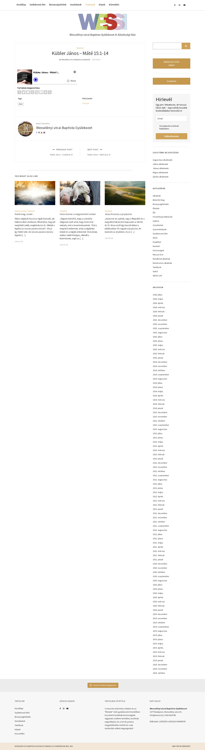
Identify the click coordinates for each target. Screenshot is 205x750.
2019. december (160, 614)
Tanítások (90, 4)
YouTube (67, 708)
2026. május (158, 299)
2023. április (158, 446)
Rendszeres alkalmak (162, 263)
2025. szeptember (161, 328)
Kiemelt (156, 246)
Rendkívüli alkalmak (161, 258)
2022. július (157, 483)
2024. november (160, 366)
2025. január (158, 357)
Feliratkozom (171, 136)
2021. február (159, 555)
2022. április (158, 496)
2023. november (160, 416)
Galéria (156, 221)
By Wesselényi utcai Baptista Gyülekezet (74, 59)
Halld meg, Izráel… (25, 214)
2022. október (159, 471)
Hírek (155, 237)
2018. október (159, 673)
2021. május (158, 542)
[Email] (45, 92)
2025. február (159, 353)
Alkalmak (157, 195)
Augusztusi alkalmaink (162, 160)
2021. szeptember (161, 526)
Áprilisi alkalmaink (161, 176)
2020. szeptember (161, 576)
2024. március (159, 399)
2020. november (160, 568)
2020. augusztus (160, 580)
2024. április (158, 395)
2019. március (159, 652)
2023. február (159, 454)
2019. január (158, 660)
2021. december (160, 513)
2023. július (157, 433)
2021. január (158, 559)
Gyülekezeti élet (37, 4)
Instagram (63, 708)
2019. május (158, 643)
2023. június (158, 437)
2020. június (158, 589)
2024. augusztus (160, 378)
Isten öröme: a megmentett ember (78, 214)
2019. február (159, 656)
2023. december (160, 412)
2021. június (158, 538)
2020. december (160, 563)
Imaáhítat (157, 242)
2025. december (160, 320)
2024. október (159, 370)
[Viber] (37, 92)
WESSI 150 (157, 275)
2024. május (158, 391)
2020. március (159, 601)
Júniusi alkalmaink (161, 168)
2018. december (160, 664)
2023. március (159, 450)
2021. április (158, 547)
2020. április (158, 597)
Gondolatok (75, 4)
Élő (154, 212)
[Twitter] (24, 92)
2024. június (158, 387)
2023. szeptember (161, 425)
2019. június (158, 639)
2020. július (157, 584)
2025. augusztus (160, 332)
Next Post (99, 152)
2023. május (158, 441)
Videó (155, 271)
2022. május (158, 492)
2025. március (159, 349)
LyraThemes (186, 746)
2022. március (159, 500)
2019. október (159, 622)
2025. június (158, 341)
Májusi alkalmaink (160, 172)
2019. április (158, 647)
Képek (102, 4)
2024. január (158, 408)
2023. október (159, 420)
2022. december (160, 462)
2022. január (158, 509)
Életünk (156, 208)
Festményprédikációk (162, 216)
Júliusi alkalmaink (160, 164)
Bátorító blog (159, 200)
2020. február (159, 605)
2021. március (159, 551)
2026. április (158, 303)
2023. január (158, 458)
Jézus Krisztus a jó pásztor (119, 214)
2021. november (160, 517)
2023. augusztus (160, 429)
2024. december (160, 362)
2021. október (159, 521)
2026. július (157, 294)
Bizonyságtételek (57, 4)
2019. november (160, 618)
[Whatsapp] (32, 92)
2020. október (159, 572)
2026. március (159, 307)
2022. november (160, 467)
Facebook (60, 708)
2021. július (157, 534)
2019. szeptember (161, 626)
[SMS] (41, 92)
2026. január (158, 315)
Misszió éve (158, 254)
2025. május (158, 345)
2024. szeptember (161, 374)
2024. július (157, 383)
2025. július (157, 336)
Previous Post (61, 152)
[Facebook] (19, 92)
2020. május (158, 593)
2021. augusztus (160, 530)
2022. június (158, 488)
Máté (21, 104)
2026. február (159, 311)
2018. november (160, 668)
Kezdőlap (21, 4)
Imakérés (171, 81)
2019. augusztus (160, 631)
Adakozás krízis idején (171, 63)
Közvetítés (114, 4)
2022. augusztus (160, 479)
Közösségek (158, 250)
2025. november (160, 324)
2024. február (159, 404)
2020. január (158, 610)
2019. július (157, 635)
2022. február (159, 505)
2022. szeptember (161, 475)
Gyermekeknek (160, 229)
